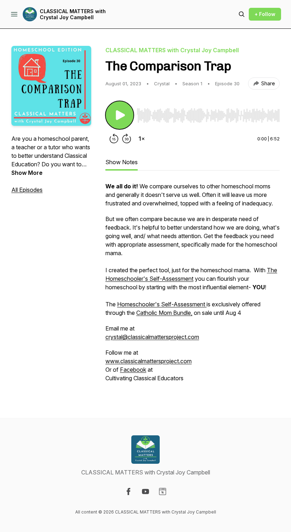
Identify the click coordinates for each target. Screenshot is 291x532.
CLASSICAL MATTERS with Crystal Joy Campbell (73, 14)
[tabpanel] (192, 285)
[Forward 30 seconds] (127, 139)
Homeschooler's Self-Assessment (162, 304)
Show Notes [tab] (121, 162)
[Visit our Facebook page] (128, 491)
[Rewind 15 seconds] (114, 139)
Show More (27, 172)
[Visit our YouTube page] (145, 491)
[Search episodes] (242, 14)
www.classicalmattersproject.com (148, 361)
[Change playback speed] (141, 139)
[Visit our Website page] (162, 491)
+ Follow (264, 14)
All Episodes (27, 189)
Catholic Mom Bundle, (164, 312)
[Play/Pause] (119, 115)
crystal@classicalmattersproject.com (152, 336)
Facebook (133, 369)
